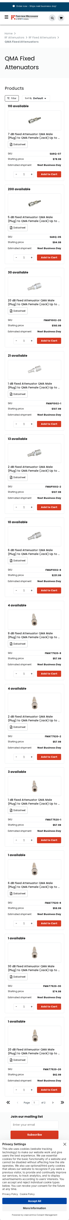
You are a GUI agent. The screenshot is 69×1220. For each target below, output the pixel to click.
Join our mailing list (27, 1117)
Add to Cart (49, 174)
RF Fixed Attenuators (42, 37)
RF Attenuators (14, 37)
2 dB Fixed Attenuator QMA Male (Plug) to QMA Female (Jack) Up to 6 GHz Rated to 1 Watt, (34, 469)
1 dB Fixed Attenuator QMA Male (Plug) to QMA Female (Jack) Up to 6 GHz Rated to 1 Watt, (34, 385)
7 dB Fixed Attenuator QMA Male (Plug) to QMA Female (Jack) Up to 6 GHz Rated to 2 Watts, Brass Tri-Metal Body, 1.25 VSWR (34, 136)
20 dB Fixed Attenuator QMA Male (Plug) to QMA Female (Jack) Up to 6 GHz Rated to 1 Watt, (34, 302)
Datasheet (19, 144)
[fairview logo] (24, 17)
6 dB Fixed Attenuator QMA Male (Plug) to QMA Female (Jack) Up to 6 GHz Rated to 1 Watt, (34, 552)
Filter (13, 98)
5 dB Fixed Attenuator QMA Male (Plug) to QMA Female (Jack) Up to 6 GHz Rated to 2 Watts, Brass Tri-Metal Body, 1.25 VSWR (34, 219)
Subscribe (34, 1135)
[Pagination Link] (8, 1103)
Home (9, 33)
